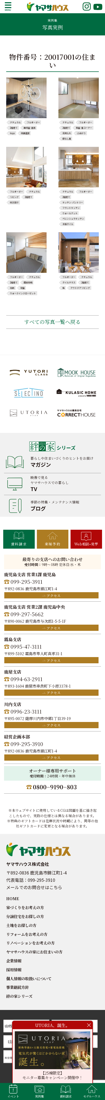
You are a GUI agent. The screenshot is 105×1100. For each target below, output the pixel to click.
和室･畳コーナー (84, 128)
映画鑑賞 (25, 133)
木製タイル (67, 224)
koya (12, 133)
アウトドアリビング (80, 288)
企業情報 (13, 960)
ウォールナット (70, 213)
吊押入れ (66, 133)
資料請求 (19, 543)
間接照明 (28, 282)
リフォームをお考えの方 (26, 934)
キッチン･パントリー (72, 202)
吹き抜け (14, 202)
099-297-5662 (27, 614)
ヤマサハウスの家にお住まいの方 (34, 952)
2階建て (14, 128)
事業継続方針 (17, 987)
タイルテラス (68, 282)
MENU (8, 6)
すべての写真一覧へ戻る (52, 321)
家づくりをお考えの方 (25, 907)
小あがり (81, 133)
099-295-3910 (26, 743)
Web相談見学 (86, 543)
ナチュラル (15, 122)
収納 (12, 288)
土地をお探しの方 (21, 925)
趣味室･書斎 (30, 128)
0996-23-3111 (26, 711)
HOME (12, 898)
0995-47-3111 (26, 646)
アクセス (54, 595)
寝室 (22, 288)
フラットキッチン (71, 208)
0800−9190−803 (55, 787)
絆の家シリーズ (19, 996)
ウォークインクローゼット (23, 293)
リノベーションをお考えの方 (30, 943)
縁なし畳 (66, 139)
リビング (14, 197)
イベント (13, 1096)
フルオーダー (33, 122)
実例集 (39, 1096)
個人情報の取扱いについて (28, 978)
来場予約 (52, 543)
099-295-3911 (26, 581)
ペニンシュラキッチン (73, 219)
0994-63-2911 (26, 678)
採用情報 (13, 969)
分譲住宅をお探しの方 (25, 916)
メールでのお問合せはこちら (34, 887)
